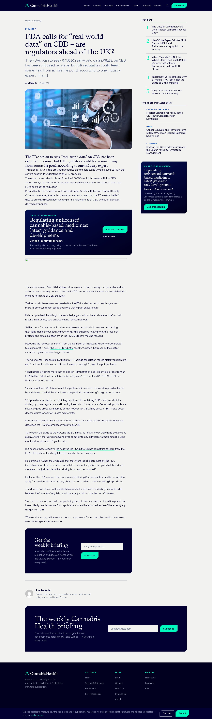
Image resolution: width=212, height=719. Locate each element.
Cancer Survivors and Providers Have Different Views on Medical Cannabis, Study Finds (166, 133)
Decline (166, 713)
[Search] (167, 5)
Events (157, 5)
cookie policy (37, 715)
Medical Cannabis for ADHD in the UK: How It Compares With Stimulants (164, 115)
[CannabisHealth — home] (41, 5)
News (87, 5)
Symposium (120, 694)
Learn (135, 5)
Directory (146, 5)
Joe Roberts (31, 83)
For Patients (90, 688)
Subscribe (179, 5)
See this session (115, 229)
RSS (147, 688)
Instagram (149, 683)
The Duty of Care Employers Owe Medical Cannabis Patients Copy (169, 29)
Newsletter (150, 678)
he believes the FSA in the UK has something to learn (86, 448)
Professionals (123, 5)
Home (28, 21)
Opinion (119, 683)
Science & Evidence (94, 683)
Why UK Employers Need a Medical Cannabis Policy (167, 92)
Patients (109, 5)
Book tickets (109, 236)
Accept (182, 713)
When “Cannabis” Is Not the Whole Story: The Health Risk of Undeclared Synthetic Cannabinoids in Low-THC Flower (169, 63)
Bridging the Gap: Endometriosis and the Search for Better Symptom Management (165, 150)
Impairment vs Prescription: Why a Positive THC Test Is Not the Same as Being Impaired (169, 79)
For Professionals (93, 694)
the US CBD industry (61, 347)
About (118, 699)
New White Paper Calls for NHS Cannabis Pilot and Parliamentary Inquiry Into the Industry (169, 45)
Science (97, 5)
